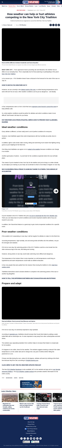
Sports (15, 377)
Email (56, 25)
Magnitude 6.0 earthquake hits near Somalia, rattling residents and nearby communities (9, 407)
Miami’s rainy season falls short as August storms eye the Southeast (27, 405)
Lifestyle (53, 6)
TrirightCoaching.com (32, 360)
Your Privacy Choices (32, 428)
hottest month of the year (28, 89)
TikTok (37, 438)
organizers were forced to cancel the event (44, 106)
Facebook (51, 25)
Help (31, 435)
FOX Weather (23, 25)
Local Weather (42, 6)
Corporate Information (31, 433)
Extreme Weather (29, 6)
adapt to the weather (34, 149)
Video (58, 6)
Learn (36, 6)
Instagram (28, 438)
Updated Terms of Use (31, 426)
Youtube (31, 438)
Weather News (12, 6)
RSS (40, 438)
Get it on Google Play (35, 442)
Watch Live (4, 6)
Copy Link (59, 25)
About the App (31, 422)
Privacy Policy (31, 424)
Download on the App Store (26, 442)
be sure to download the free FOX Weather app (43, 215)
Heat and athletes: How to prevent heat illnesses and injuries (18, 321)
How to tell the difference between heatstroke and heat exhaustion (20, 62)
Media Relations (31, 431)
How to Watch (20, 6)
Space (48, 6)
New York (21, 377)
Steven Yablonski (7, 25)
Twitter (53, 25)
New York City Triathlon (8, 74)
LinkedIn (34, 438)
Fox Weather (31, 2)
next (56, 191)
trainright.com (14, 334)
